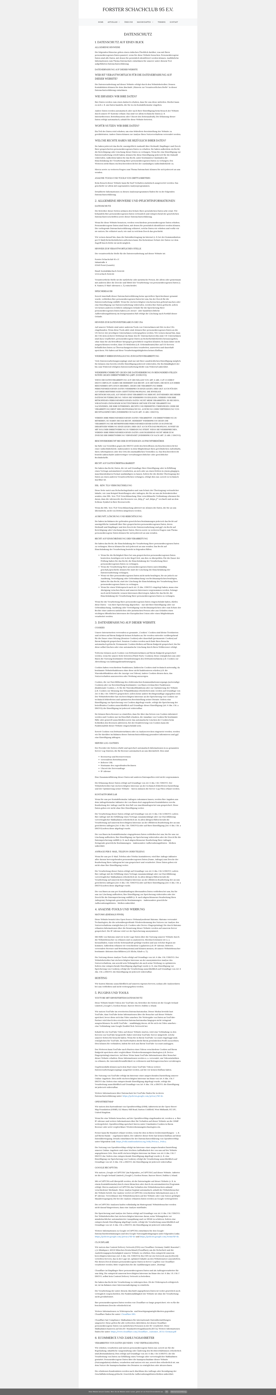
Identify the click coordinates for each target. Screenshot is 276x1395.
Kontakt (174, 22)
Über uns (128, 22)
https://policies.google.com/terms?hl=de (159, 1236)
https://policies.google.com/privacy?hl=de (143, 1096)
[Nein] (273, 1392)
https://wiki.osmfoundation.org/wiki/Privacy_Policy (141, 1141)
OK (167, 1392)
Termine (161, 22)
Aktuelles (112, 22)
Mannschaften (144, 22)
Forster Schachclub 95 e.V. (138, 9)
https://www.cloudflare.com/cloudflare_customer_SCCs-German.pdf (143, 1331)
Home (100, 22)
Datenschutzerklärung (178, 1392)
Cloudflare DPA (128, 1314)
